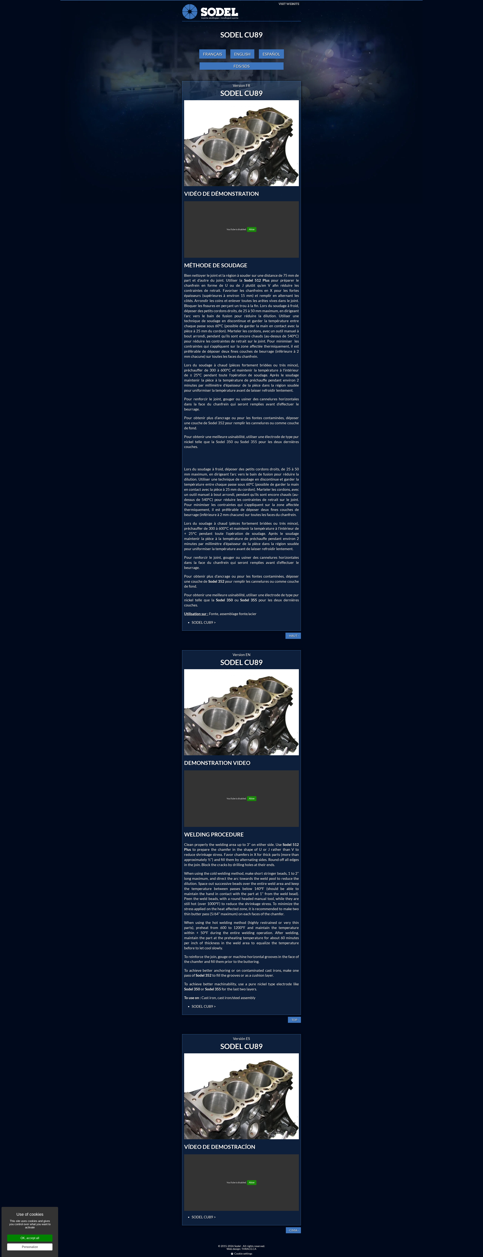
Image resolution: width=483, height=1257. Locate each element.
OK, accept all (30, 1238)
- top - (294, 1020)
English (242, 54)
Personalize (30, 1247)
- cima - (293, 1230)
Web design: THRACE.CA (241, 1248)
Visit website (289, 3)
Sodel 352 (216, 423)
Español (271, 54)
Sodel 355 (248, 442)
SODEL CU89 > (204, 622)
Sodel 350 (224, 442)
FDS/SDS (242, 66)
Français (212, 54)
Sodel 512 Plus (256, 280)
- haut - (293, 635)
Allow (252, 229)
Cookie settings (243, 1253)
